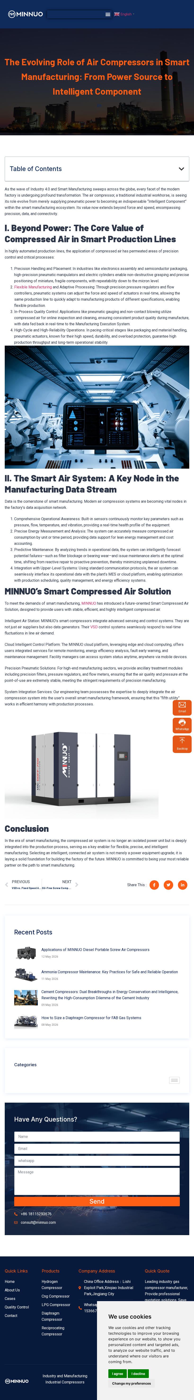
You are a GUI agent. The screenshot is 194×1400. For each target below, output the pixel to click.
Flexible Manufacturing (33, 287)
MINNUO (88, 603)
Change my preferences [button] (131, 1383)
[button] (108, 14)
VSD (94, 627)
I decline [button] (138, 1374)
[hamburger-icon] (174, 1080)
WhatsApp (182, 729)
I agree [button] (117, 1374)
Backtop (182, 748)
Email (182, 711)
